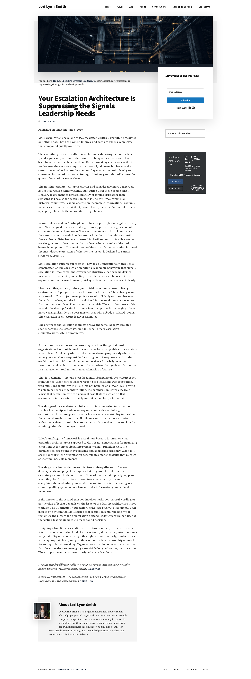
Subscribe (94, 568)
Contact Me (175, 181)
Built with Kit (185, 108)
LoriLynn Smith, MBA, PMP (192, 159)
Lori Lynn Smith (52, 6)
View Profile (175, 188)
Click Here (87, 580)
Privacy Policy (80, 669)
